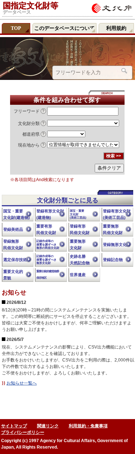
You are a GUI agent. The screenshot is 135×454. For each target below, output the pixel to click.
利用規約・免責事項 (88, 425)
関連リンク (48, 425)
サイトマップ (14, 425)
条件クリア (109, 168)
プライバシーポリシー (22, 432)
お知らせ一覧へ (21, 383)
